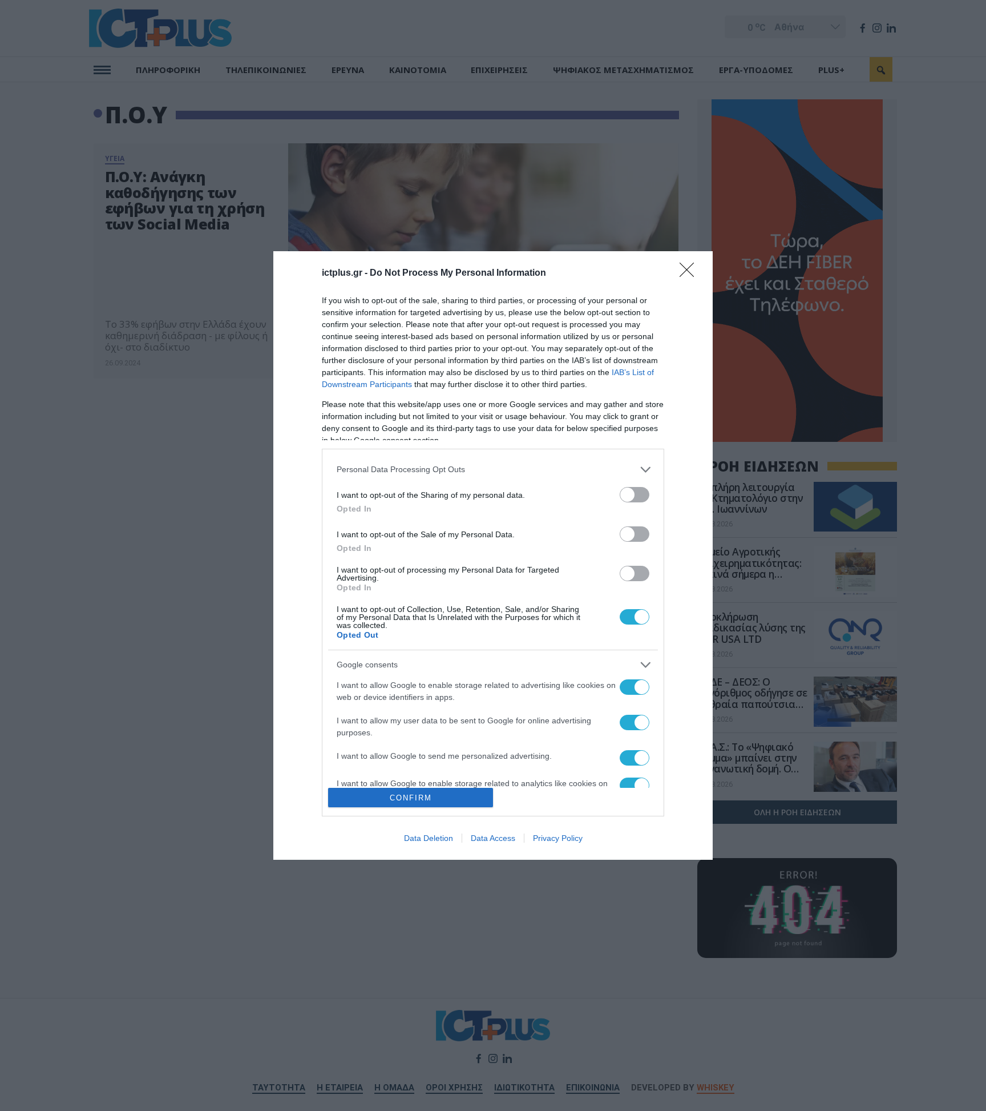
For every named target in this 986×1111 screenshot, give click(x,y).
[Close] (690, 273)
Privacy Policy (558, 838)
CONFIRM (411, 798)
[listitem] (493, 470)
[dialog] (493, 555)
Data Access (493, 838)
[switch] (634, 494)
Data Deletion (428, 838)
